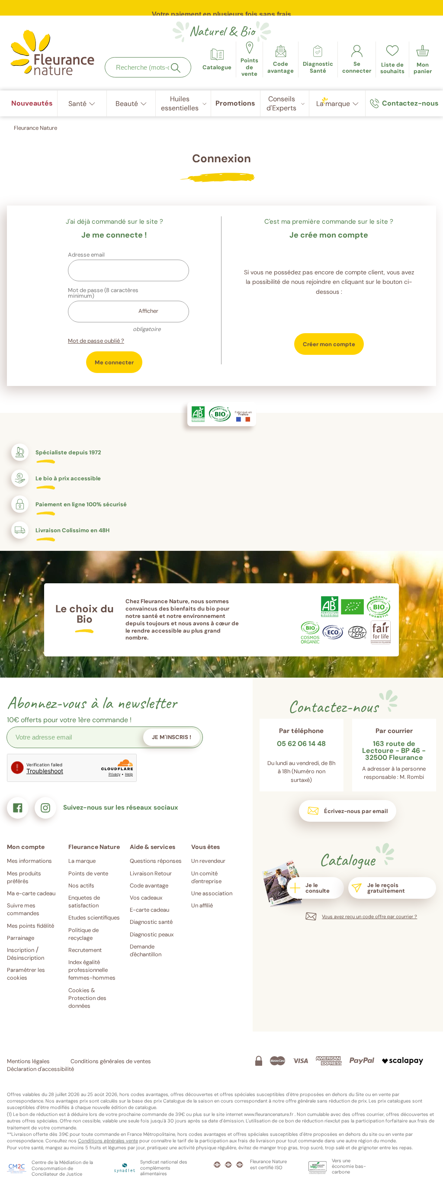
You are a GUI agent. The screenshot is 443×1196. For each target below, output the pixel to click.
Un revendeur (208, 861)
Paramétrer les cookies (26, 973)
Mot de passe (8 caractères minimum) (103, 293)
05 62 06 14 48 (301, 744)
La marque (82, 861)
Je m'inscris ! (171, 737)
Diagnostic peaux (151, 934)
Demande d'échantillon (145, 950)
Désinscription (25, 957)
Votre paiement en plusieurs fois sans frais (221, 10)
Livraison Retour (151, 873)
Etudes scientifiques (94, 917)
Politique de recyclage (83, 934)
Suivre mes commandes (23, 909)
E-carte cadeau (149, 909)
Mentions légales (28, 1061)
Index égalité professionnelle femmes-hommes (92, 969)
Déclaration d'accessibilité (40, 1069)
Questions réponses (156, 861)
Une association (211, 893)
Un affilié (202, 905)
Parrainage (20, 938)
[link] (280, 59)
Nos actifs (81, 885)
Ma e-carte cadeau (31, 893)
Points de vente (88, 873)
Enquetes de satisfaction (84, 901)
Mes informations (29, 861)
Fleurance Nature (35, 128)
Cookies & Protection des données (87, 998)
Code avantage (149, 885)
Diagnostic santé (151, 922)
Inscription (20, 950)
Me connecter (114, 362)
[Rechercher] (175, 68)
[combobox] (148, 67)
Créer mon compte (329, 344)
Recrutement (85, 950)
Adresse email (86, 254)
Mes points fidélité (30, 925)
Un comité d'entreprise (206, 877)
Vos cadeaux (146, 897)
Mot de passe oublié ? (96, 340)
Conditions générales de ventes (111, 1061)
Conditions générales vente (108, 1141)
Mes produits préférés (24, 877)
